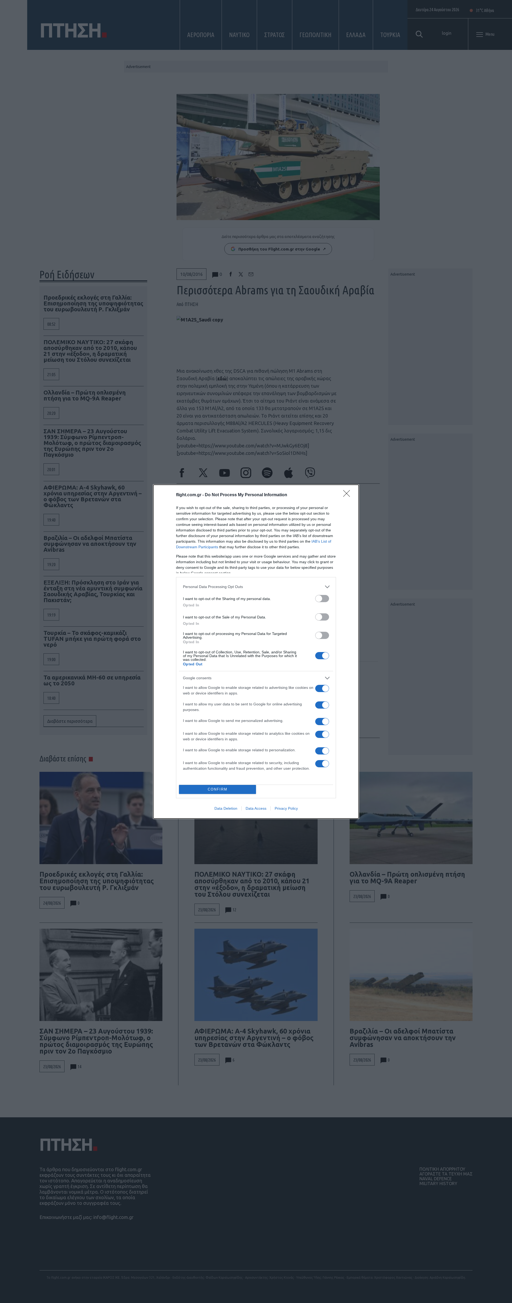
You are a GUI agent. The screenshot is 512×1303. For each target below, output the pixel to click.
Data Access (256, 808)
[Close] (348, 495)
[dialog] (256, 652)
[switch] (322, 598)
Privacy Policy (286, 808)
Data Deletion (225, 808)
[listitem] (256, 587)
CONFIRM (217, 789)
